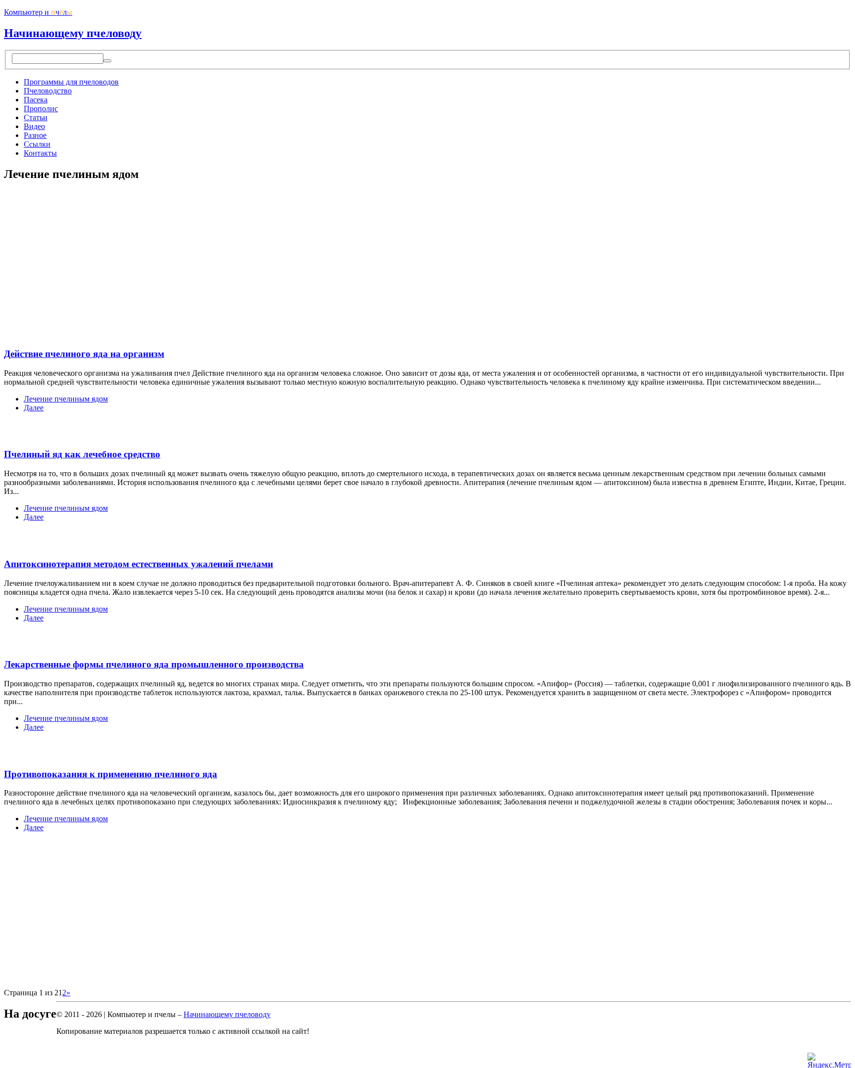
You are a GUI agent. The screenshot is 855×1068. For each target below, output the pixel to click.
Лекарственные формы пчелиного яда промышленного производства (154, 664)
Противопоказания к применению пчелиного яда (110, 774)
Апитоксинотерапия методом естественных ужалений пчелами (138, 564)
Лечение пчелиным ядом (66, 399)
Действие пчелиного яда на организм (84, 354)
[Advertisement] (87, 260)
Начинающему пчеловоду (73, 33)
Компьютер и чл (38, 12)
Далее (34, 407)
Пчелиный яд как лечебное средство (82, 454)
